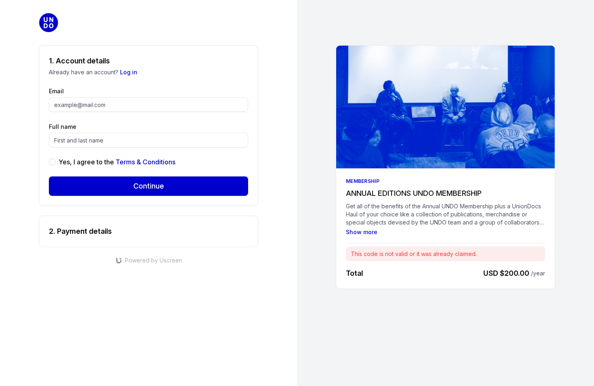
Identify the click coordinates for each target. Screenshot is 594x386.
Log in (128, 72)
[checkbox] (52, 162)
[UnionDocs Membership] (48, 22)
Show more (361, 232)
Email (56, 91)
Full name (62, 126)
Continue (148, 186)
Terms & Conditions (145, 162)
